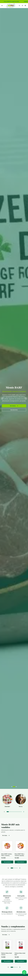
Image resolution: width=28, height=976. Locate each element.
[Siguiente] (23, 811)
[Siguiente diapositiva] (25, 398)
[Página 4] (12, 811)
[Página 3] (11, 811)
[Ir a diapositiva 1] (11, 786)
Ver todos (4, 835)
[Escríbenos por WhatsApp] (24, 972)
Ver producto (7, 862)
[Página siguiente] (19, 868)
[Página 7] (16, 811)
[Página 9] (19, 811)
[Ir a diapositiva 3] (16, 786)
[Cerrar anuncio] (26, 1)
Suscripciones (14, 409)
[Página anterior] (8, 868)
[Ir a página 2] (14, 967)
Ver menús (13, 405)
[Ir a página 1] (12, 967)
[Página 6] (15, 811)
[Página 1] (8, 811)
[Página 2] (9, 811)
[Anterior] (4, 811)
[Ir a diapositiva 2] (14, 786)
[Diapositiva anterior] (2, 398)
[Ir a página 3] (15, 967)
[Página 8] (18, 811)
